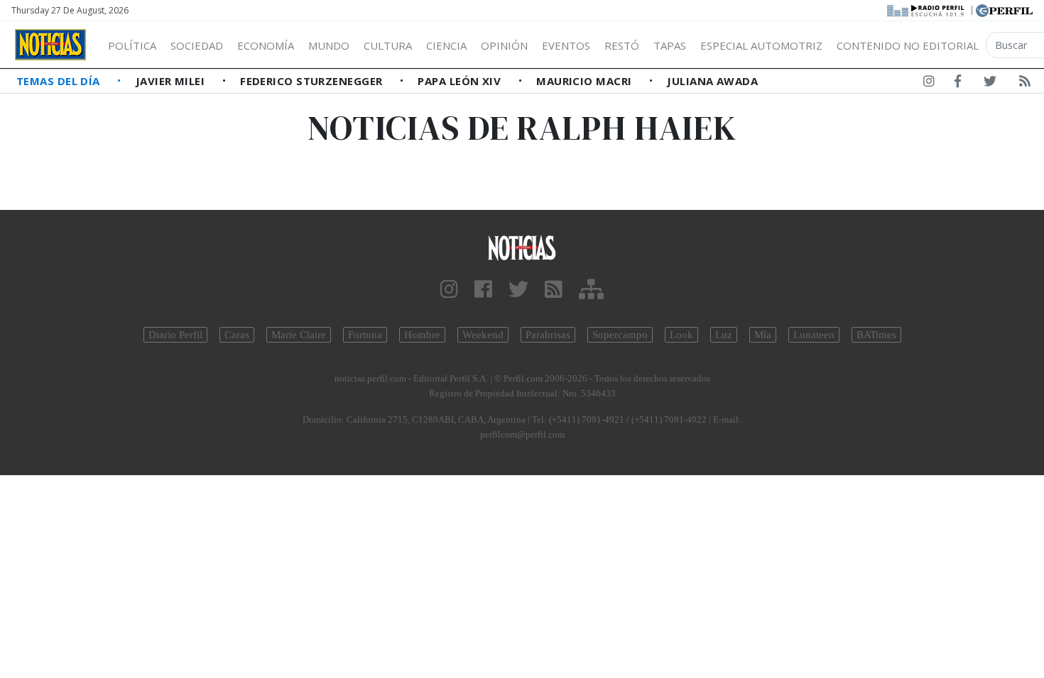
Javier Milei (172, 81)
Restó (621, 45)
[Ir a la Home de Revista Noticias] (50, 44)
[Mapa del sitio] (591, 290)
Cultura (388, 45)
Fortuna (365, 334)
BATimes (876, 334)
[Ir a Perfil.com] (1004, 9)
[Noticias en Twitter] (990, 83)
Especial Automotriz (761, 45)
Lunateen (813, 334)
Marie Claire (298, 334)
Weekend (483, 334)
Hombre (422, 334)
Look (681, 334)
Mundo (328, 45)
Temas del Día (59, 81)
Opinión (504, 45)
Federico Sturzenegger (313, 81)
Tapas (669, 45)
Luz (723, 334)
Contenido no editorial (908, 45)
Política (132, 45)
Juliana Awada (712, 81)
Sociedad (196, 45)
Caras (236, 334)
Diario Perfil (175, 334)
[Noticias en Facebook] (958, 83)
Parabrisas (548, 334)
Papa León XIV (461, 81)
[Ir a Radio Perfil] (926, 9)
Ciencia (446, 45)
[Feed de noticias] (1024, 83)
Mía (762, 334)
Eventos (566, 45)
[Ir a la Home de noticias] (522, 247)
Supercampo (620, 334)
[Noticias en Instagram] (929, 83)
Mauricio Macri (585, 81)
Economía (265, 45)
